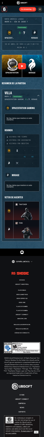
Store (22, 395)
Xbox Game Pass (22, 294)
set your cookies (11, 433)
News (22, 407)
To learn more (25, 431)
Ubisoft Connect (22, 399)
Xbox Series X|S (22, 298)
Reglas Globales (22, 329)
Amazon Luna (22, 318)
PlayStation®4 (22, 310)
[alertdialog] (22, 426)
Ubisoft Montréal (22, 284)
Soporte (22, 412)
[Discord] (22, 252)
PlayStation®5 (22, 306)
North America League (14, 19)
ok (36, 432)
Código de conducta (22, 333)
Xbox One (22, 302)
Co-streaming (26, 9)
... (31, 19)
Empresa (22, 403)
